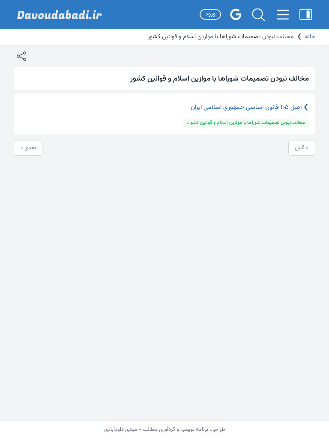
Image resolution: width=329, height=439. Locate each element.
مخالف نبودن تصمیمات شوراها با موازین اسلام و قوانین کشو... (246, 122)
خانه (310, 37)
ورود (210, 14)
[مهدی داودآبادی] (59, 15)
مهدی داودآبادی (121, 429)
